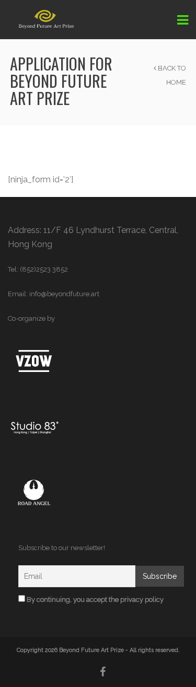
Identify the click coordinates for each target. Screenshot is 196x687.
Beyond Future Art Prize (91, 650)
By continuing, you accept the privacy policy (94, 599)
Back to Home (171, 75)
